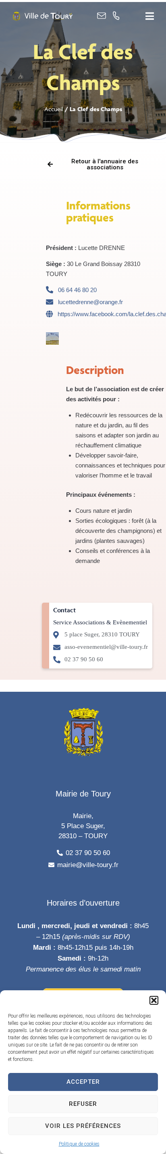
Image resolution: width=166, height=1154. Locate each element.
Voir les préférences (83, 1126)
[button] (154, 1000)
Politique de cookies (79, 1144)
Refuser (83, 1103)
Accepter (83, 1081)
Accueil (53, 109)
